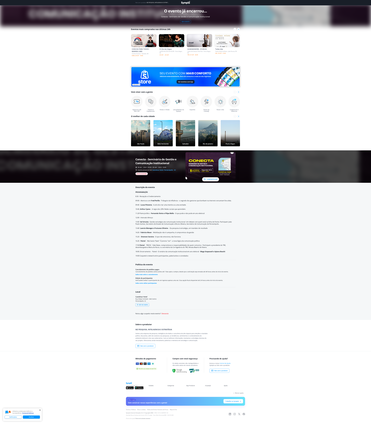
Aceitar (31, 417)
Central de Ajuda (225, 363)
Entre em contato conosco (143, 418)
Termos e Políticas (131, 409)
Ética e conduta (141, 409)
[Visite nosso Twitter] (239, 414)
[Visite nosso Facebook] (244, 414)
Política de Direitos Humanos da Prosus (157, 409)
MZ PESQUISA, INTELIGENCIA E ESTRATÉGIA (158, 2)
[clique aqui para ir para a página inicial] (185, 3)
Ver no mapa (143, 305)
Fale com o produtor (147, 346)
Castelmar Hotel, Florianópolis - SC (164, 170)
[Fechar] (40, 410)
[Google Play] (139, 387)
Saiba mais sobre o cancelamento (146, 274)
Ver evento (185, 22)
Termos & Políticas (28, 413)
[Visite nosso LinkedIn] (230, 414)
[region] (22, 414)
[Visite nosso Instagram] (234, 414)
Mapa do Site (173, 409)
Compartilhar (212, 179)
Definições (13, 417)
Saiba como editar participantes (146, 283)
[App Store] (130, 387)
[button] (8, 412)
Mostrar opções (239, 393)
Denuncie (165, 314)
